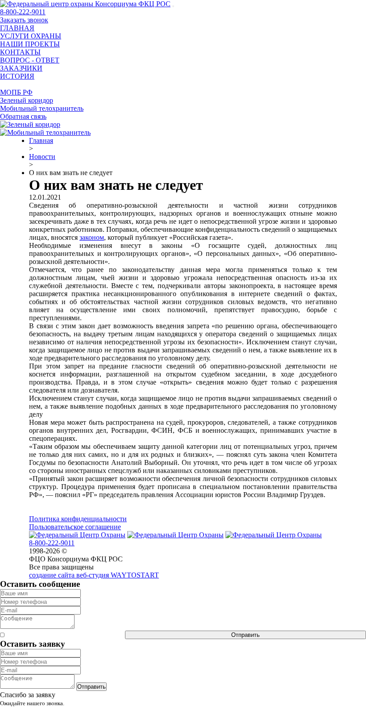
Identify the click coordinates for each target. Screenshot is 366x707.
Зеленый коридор (26, 100)
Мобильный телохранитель (41, 108)
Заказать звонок (24, 20)
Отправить (245, 635)
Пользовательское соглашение (75, 527)
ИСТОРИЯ (17, 76)
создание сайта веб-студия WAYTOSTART (94, 575)
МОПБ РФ (16, 92)
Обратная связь (23, 116)
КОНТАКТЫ (20, 52)
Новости (42, 156)
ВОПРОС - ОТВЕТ (29, 60)
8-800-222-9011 (23, 12)
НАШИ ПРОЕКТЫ (30, 44)
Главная (41, 140)
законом (91, 237)
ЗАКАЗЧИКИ (21, 68)
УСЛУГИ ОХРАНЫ (30, 36)
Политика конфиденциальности (78, 519)
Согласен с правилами (65, 635)
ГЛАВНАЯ (17, 28)
